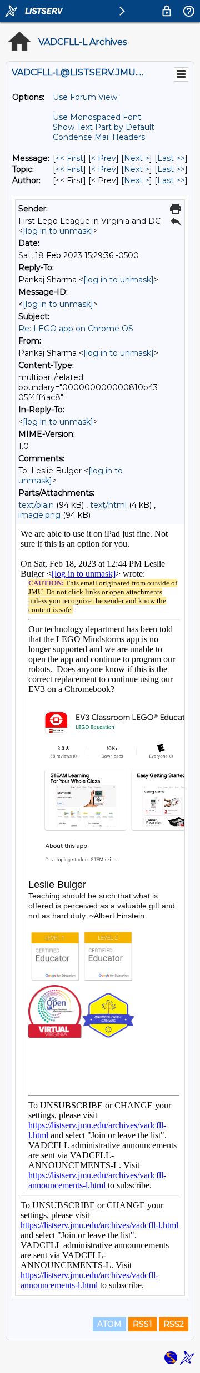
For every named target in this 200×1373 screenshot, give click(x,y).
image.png (39, 515)
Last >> (171, 158)
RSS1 (142, 1324)
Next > (136, 158)
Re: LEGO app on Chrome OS (75, 329)
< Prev (103, 158)
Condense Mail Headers (99, 137)
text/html (108, 505)
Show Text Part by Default (103, 127)
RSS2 (173, 1324)
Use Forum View (85, 97)
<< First (69, 158)
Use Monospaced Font (97, 117)
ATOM (109, 1324)
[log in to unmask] (58, 231)
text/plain (36, 505)
